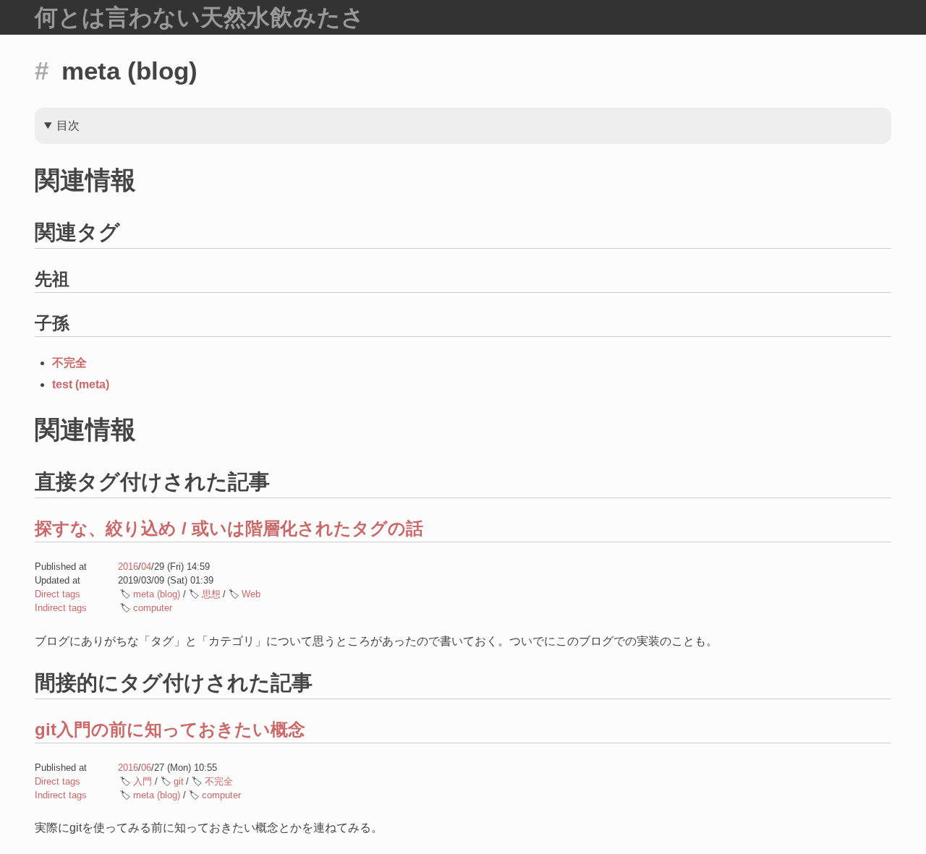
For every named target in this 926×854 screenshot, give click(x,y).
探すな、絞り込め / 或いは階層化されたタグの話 (229, 528)
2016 (128, 566)
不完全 (69, 362)
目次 (68, 125)
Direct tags (57, 594)
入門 (142, 781)
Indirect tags (61, 607)
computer (152, 607)
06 (146, 767)
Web (251, 594)
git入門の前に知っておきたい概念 (170, 729)
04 (146, 566)
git (179, 781)
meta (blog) (156, 594)
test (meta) (80, 384)
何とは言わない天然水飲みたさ (200, 17)
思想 (211, 594)
